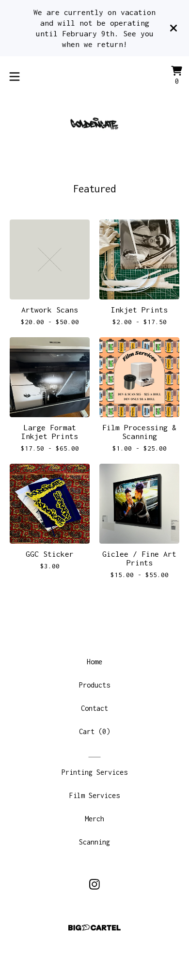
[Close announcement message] (173, 28)
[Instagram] (94, 884)
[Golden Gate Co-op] (94, 122)
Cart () (94, 731)
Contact (94, 708)
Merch (94, 819)
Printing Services (94, 772)
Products (94, 685)
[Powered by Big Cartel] (94, 928)
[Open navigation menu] (14, 76)
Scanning (94, 842)
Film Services (94, 795)
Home (94, 662)
